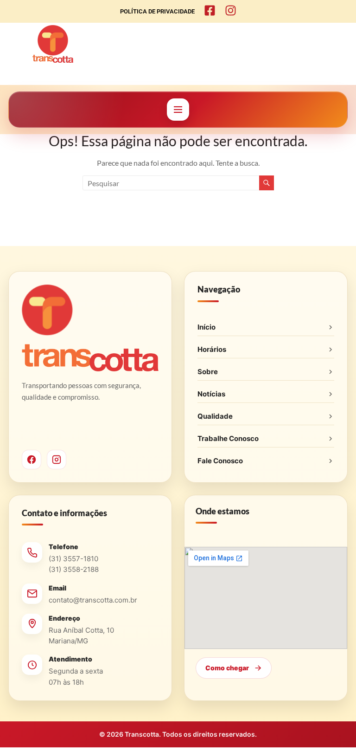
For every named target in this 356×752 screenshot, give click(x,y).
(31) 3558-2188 (74, 569)
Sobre (207, 371)
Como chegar (227, 668)
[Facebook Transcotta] (31, 459)
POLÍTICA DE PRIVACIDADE (157, 11)
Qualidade (215, 416)
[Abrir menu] (178, 109)
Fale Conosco (220, 460)
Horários (211, 349)
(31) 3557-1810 (73, 558)
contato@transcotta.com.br (93, 600)
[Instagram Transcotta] (56, 459)
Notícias (211, 393)
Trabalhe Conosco (228, 438)
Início (206, 327)
